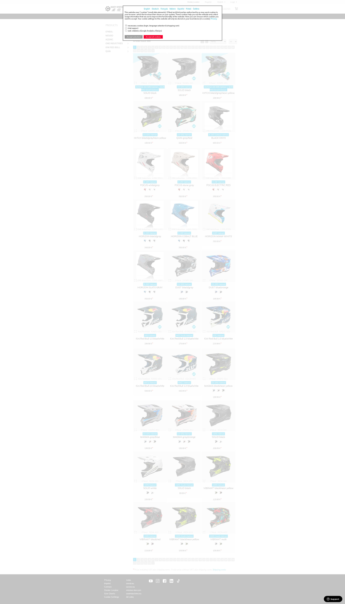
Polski (188, 9)
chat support (133, 28)
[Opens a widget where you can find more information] (333, 599)
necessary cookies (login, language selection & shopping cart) (153, 26)
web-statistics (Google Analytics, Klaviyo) (145, 31)
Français (164, 9)
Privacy (214, 19)
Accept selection (134, 37)
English (147, 9)
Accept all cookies (153, 37)
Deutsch (155, 9)
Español (181, 9)
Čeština (196, 9)
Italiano (173, 9)
